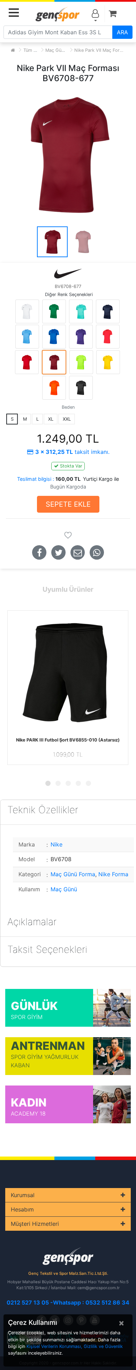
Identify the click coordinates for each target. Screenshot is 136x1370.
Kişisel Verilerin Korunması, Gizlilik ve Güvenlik (75, 1346)
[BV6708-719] (108, 362)
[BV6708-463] (54, 337)
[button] (48, 783)
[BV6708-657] (27, 362)
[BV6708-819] (54, 388)
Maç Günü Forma (63, 50)
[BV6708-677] (54, 362)
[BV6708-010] (81, 388)
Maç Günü (64, 889)
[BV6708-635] (108, 337)
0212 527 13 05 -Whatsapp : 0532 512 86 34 (68, 1302)
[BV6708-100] (27, 311)
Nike (56, 844)
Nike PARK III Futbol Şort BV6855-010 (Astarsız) (68, 740)
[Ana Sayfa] (13, 50)
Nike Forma (113, 874)
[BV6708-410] (108, 311)
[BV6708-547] (81, 337)
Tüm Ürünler (35, 50)
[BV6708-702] (81, 362)
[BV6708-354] (81, 311)
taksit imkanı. (72, 452)
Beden (68, 407)
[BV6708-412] (27, 337)
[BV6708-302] (54, 311)
